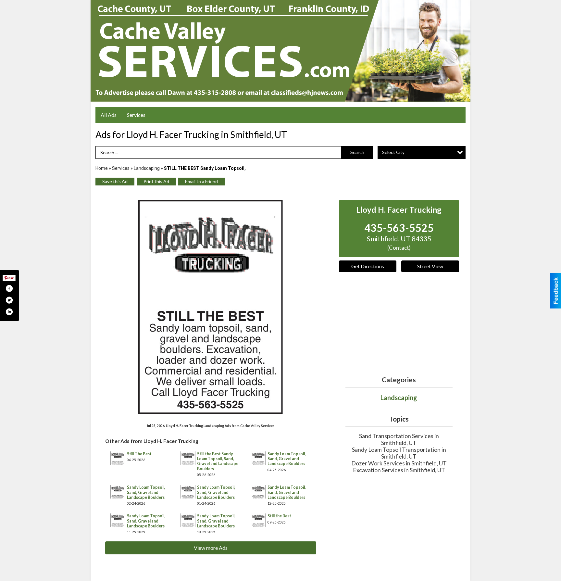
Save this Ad (115, 181)
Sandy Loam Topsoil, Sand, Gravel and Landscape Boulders (287, 458)
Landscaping (147, 168)
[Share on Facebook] (9, 288)
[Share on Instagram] (9, 311)
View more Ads (211, 548)
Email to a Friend (201, 181)
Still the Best (279, 515)
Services (136, 115)
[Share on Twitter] (9, 300)
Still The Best (139, 453)
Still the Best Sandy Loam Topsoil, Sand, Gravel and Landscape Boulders (217, 461)
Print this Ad (156, 181)
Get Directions (367, 266)
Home (101, 168)
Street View (430, 266)
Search (357, 152)
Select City (393, 152)
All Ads (109, 115)
